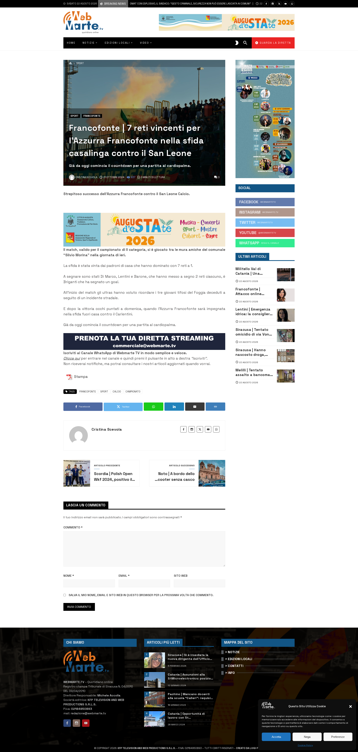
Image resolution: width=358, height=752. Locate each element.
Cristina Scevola (107, 429)
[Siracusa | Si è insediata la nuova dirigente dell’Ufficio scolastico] (154, 660)
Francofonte (92, 116)
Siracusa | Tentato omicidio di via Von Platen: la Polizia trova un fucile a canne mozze (252, 332)
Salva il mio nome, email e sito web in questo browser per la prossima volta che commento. (141, 595)
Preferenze (338, 736)
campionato (132, 391)
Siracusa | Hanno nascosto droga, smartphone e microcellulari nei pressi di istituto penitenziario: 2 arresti (250, 352)
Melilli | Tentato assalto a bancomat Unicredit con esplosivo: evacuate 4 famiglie (253, 372)
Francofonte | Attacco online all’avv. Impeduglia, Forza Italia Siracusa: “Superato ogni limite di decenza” (254, 291)
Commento (73, 527)
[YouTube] (285, 3)
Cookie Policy (305, 745)
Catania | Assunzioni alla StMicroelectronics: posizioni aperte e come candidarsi (190, 676)
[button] (350, 706)
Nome (68, 576)
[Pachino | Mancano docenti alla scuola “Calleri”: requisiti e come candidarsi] (154, 699)
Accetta (276, 736)
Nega (307, 736)
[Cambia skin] (236, 42)
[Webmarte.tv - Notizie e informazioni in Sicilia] (83, 22)
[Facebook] (266, 3)
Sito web (180, 576)
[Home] (70, 63)
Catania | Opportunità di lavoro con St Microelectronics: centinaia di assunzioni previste (189, 716)
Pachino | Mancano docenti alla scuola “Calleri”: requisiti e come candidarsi (190, 696)
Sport (80, 63)
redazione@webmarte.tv (88, 713)
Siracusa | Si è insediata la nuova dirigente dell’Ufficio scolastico (189, 657)
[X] (279, 3)
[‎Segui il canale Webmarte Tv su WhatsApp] (292, 3)
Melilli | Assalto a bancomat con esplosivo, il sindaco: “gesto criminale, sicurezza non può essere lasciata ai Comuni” (150, 3)
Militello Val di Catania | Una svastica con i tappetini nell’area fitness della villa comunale (252, 271)
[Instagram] (272, 3)
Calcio (117, 391)
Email (124, 576)
